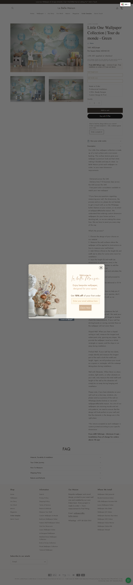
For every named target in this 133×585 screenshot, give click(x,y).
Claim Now (85, 307)
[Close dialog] (101, 267)
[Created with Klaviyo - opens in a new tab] (66, 319)
